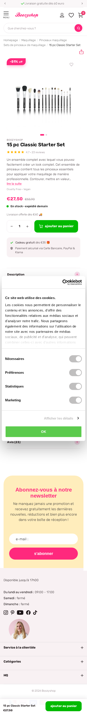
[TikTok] (35, 612)
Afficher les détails (58, 418)
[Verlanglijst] (71, 64)
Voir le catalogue (6, 13)
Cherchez (78, 28)
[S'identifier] (62, 15)
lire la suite (14, 184)
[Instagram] (6, 612)
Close (43, 647)
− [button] (11, 226)
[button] (5, 3)
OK (43, 432)
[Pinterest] (12, 612)
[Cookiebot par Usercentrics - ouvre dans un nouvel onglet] (62, 282)
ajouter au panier (63, 706)
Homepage (11, 40)
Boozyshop (15, 140)
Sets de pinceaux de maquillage (25, 45)
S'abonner (43, 553)
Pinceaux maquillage (53, 40)
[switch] (75, 372)
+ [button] (27, 226)
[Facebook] (28, 612)
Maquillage (28, 40)
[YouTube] (20, 612)
